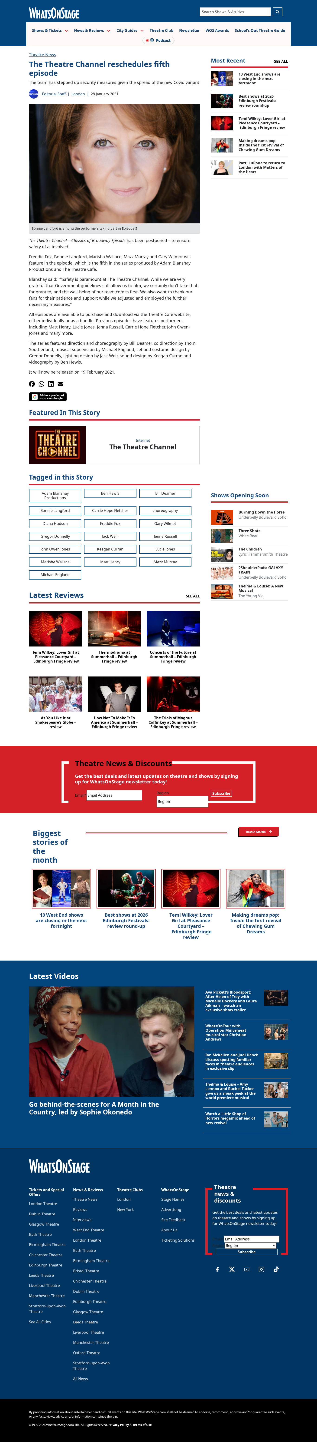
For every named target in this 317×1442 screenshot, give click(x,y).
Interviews (82, 1219)
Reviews (80, 1209)
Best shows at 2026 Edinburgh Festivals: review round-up (126, 920)
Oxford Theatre (86, 1352)
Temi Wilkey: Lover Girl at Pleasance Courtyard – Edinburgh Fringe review (191, 926)
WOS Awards (217, 30)
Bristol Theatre (86, 1270)
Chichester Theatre (45, 1254)
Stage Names (172, 1199)
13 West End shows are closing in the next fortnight (61, 920)
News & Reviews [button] (89, 30)
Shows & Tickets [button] (47, 30)
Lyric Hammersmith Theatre (263, 554)
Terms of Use (142, 1425)
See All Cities (40, 1321)
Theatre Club (161, 30)
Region (163, 793)
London (78, 93)
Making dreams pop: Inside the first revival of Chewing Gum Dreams (255, 923)
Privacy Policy (118, 1425)
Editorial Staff (54, 93)
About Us (169, 1230)
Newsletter (189, 30)
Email (81, 795)
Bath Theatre (40, 1234)
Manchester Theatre (47, 1295)
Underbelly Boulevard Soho (263, 517)
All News (80, 1378)
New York (125, 1209)
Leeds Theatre (41, 1275)
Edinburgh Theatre (45, 1265)
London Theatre (43, 1203)
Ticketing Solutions (178, 1240)
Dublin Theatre (42, 1214)
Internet (143, 440)
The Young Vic (251, 595)
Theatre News (42, 54)
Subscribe (221, 793)
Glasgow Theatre (44, 1224)
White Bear (248, 535)
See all (281, 61)
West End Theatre (88, 1230)
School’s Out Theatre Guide (260, 30)
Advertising (171, 1209)
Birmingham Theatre (47, 1244)
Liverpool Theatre (44, 1285)
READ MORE (256, 831)
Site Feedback (173, 1219)
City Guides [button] (127, 30)
